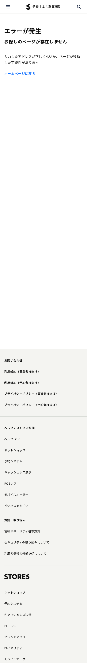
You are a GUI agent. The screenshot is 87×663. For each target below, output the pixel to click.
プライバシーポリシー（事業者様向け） (31, 394)
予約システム (13, 461)
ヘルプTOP (12, 439)
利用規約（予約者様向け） (22, 383)
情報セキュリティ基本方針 (22, 531)
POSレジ (10, 483)
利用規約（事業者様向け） (22, 372)
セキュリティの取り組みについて (26, 542)
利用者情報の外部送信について (25, 554)
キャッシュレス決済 (17, 472)
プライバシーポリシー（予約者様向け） (31, 405)
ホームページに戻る (19, 73)
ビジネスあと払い (16, 506)
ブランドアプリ (14, 637)
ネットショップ (14, 450)
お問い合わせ (13, 360)
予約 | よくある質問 (46, 6)
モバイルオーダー (16, 495)
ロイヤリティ (13, 648)
